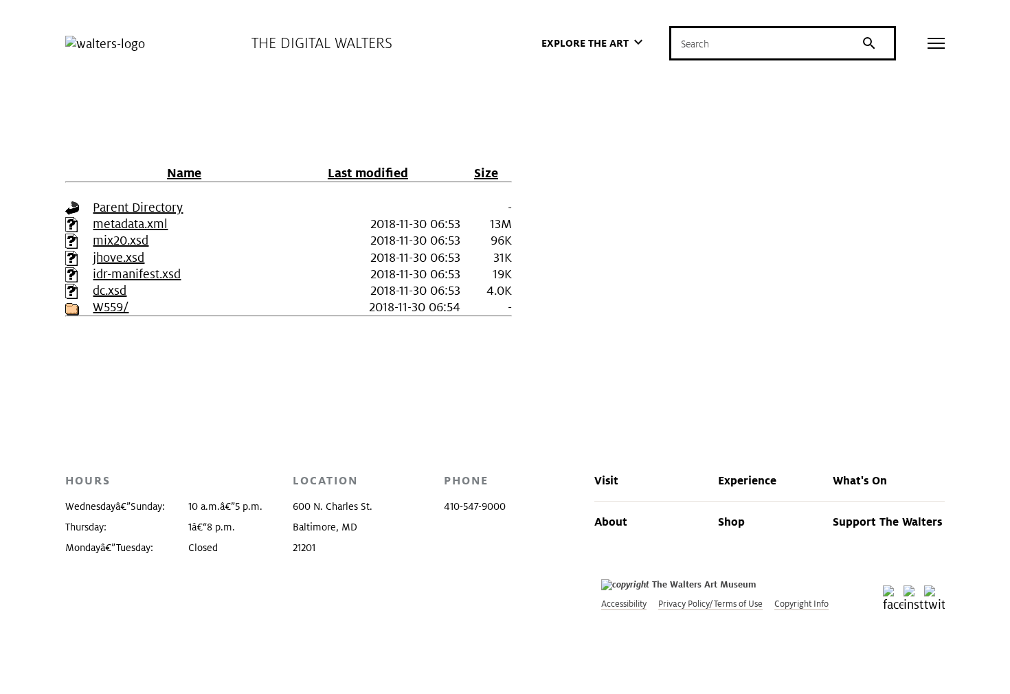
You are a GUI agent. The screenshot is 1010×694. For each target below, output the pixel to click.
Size (486, 173)
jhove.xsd (118, 257)
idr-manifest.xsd (137, 274)
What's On (860, 480)
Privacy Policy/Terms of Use (710, 603)
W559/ (110, 307)
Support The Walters (887, 521)
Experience (747, 480)
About (610, 521)
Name (184, 173)
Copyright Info (801, 603)
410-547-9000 (475, 506)
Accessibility (624, 603)
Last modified (368, 173)
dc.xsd (109, 290)
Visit (606, 480)
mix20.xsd (120, 240)
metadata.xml (130, 224)
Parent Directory (138, 207)
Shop (731, 521)
